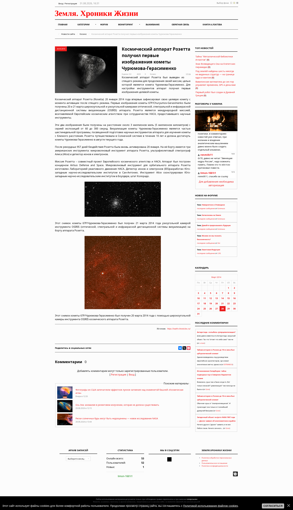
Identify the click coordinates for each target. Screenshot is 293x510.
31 (198, 313)
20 (216, 303)
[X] (184, 348)
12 (210, 298)
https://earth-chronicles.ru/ (178, 329)
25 (204, 308)
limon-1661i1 (125, 476)
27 (216, 308)
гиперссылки (192, 499)
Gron (207, 389)
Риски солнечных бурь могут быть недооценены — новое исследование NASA (117, 418)
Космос (83, 34)
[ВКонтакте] (180, 348)
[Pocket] (188, 348)
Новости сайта (68, 34)
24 (198, 308)
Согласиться (273, 506)
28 (222, 308)
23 (234, 303)
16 (234, 298)
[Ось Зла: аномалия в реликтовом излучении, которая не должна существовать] (64, 411)
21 (222, 303)
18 (204, 303)
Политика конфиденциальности (215, 466)
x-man (202, 343)
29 (228, 308)
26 (210, 308)
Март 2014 (216, 277)
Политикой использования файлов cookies (210, 505)
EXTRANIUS (228, 364)
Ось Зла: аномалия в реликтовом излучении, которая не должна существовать (117, 404)
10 (198, 298)
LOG (219, 253)
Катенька (221, 208)
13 (216, 298)
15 (228, 298)
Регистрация (118, 374)
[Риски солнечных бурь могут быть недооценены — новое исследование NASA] (64, 425)
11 (204, 298)
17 (198, 303)
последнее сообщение (206, 208)
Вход (131, 374)
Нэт (218, 243)
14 (222, 298)
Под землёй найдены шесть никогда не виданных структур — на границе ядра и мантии (214, 74)
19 (210, 303)
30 (234, 308)
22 (228, 303)
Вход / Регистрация (67, 3)
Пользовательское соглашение (214, 463)
